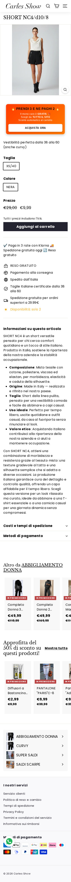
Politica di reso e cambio (22, 800)
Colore (9, 178)
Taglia (9, 157)
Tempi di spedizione (18, 806)
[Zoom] (65, 89)
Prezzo (9, 200)
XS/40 (11, 166)
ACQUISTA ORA (35, 127)
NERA (10, 187)
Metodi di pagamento (23, 535)
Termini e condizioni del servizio (27, 818)
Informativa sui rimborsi (21, 824)
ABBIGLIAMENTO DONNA (33, 568)
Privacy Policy (13, 812)
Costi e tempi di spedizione (27, 525)
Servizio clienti (14, 794)
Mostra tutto (56, 648)
